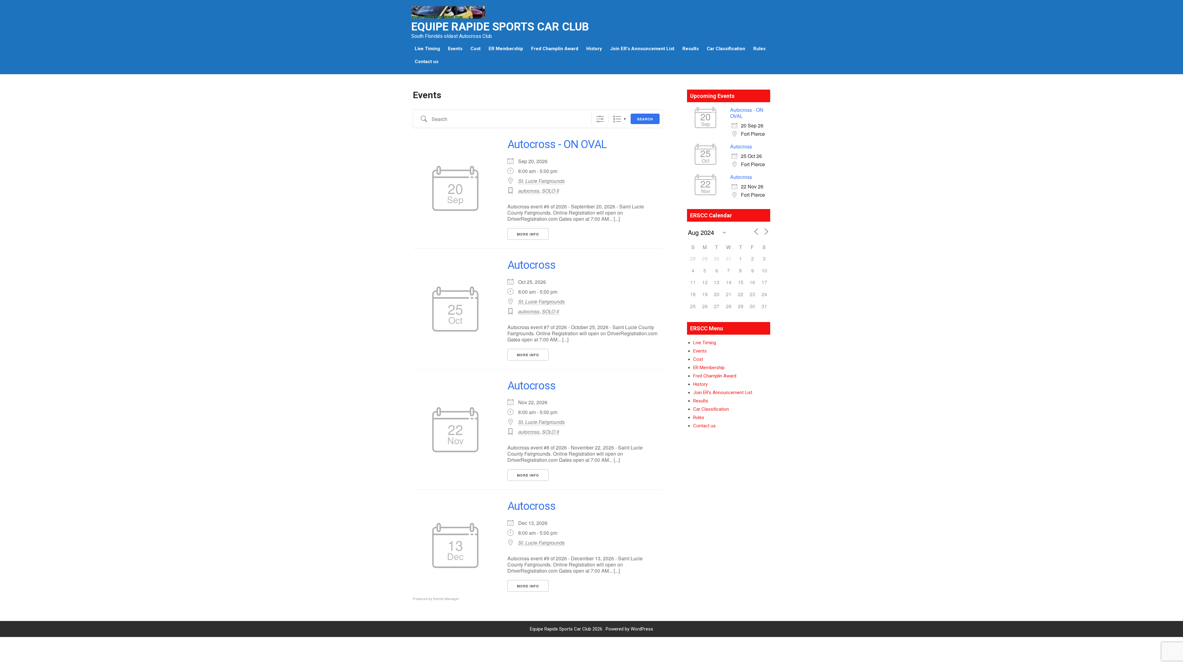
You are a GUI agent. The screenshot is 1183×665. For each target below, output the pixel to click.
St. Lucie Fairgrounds (541, 181)
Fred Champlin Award (554, 48)
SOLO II (550, 190)
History (594, 48)
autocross (528, 190)
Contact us (426, 61)
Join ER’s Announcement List (642, 48)
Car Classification (726, 48)
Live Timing (427, 48)
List (617, 119)
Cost (475, 48)
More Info (528, 234)
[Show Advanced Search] (600, 119)
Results (690, 48)
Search (645, 119)
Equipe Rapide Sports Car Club (500, 26)
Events (455, 48)
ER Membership (506, 48)
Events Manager (446, 599)
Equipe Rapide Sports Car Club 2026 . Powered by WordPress (591, 629)
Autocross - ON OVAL (557, 144)
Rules (759, 48)
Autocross (531, 265)
